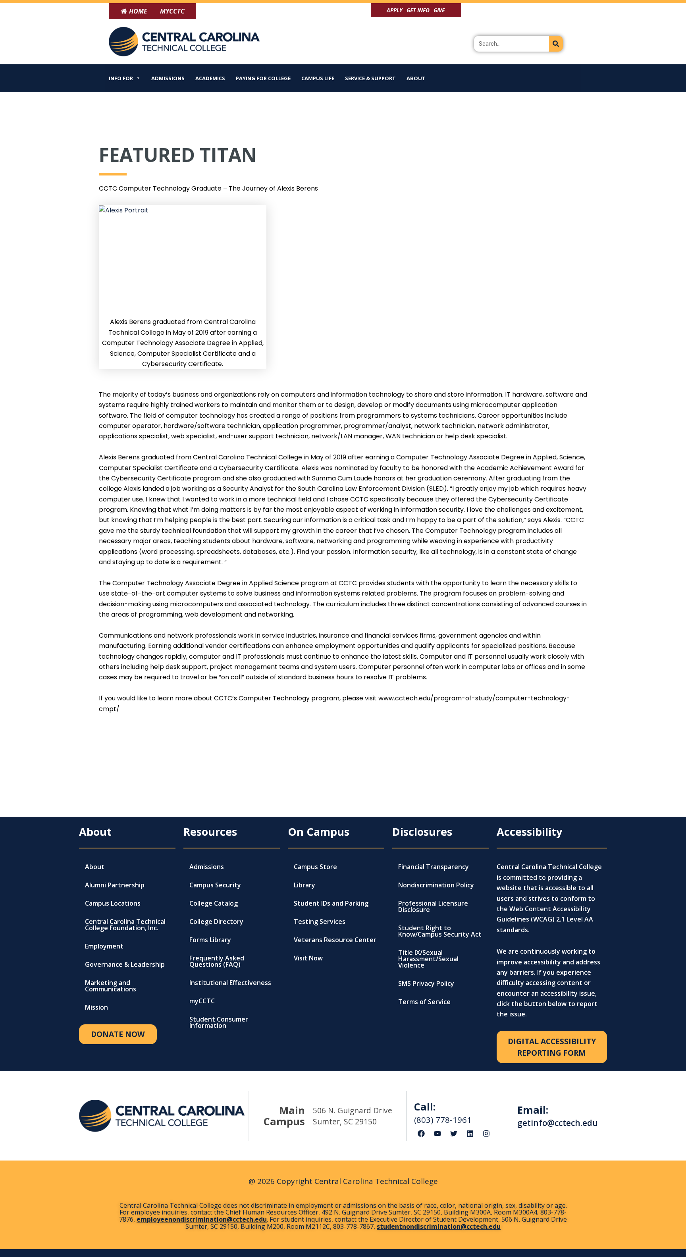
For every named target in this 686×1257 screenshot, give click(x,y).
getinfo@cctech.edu (557, 1122)
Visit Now (308, 958)
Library (304, 885)
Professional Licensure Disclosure (433, 906)
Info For (121, 78)
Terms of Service (424, 1001)
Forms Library (210, 939)
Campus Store (315, 866)
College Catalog (213, 903)
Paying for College (263, 78)
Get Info (418, 10)
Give (439, 10)
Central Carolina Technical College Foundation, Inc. (125, 924)
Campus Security (215, 885)
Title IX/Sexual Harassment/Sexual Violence (428, 959)
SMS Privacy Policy (426, 983)
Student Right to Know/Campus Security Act (440, 931)
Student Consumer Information (218, 1022)
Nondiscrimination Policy (436, 885)
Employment (104, 946)
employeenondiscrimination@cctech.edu (202, 1219)
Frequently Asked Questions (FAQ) (216, 961)
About (416, 78)
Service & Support (370, 78)
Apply (395, 10)
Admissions (168, 78)
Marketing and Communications (110, 985)
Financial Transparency (433, 866)
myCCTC (202, 1001)
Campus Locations (113, 903)
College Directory (216, 921)
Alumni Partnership (115, 885)
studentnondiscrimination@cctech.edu (439, 1226)
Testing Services (319, 921)
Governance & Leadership (125, 964)
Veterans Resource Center (335, 939)
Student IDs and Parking (331, 903)
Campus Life (317, 78)
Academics (210, 78)
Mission (96, 1007)
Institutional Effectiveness (230, 982)
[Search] (556, 44)
